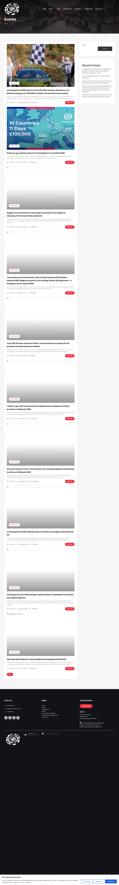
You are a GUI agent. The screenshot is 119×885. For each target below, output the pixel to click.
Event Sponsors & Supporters (50, 715)
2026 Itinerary (67, 9)
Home (44, 9)
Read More (70, 102)
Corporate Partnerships (48, 713)
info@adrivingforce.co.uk (14, 708)
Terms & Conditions (85, 714)
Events (12, 83)
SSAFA (58, 9)
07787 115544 (10, 712)
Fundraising (89, 9)
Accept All (111, 881)
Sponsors (77, 9)
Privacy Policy (83, 716)
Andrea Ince (12, 102)
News (16, 83)
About (51, 9)
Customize (87, 881)
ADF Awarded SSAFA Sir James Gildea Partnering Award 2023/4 (36, 659)
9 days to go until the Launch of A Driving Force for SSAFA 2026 (36, 153)
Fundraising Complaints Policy (88, 718)
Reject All (99, 881)
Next (10, 674)
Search (84, 45)
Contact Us (99, 9)
